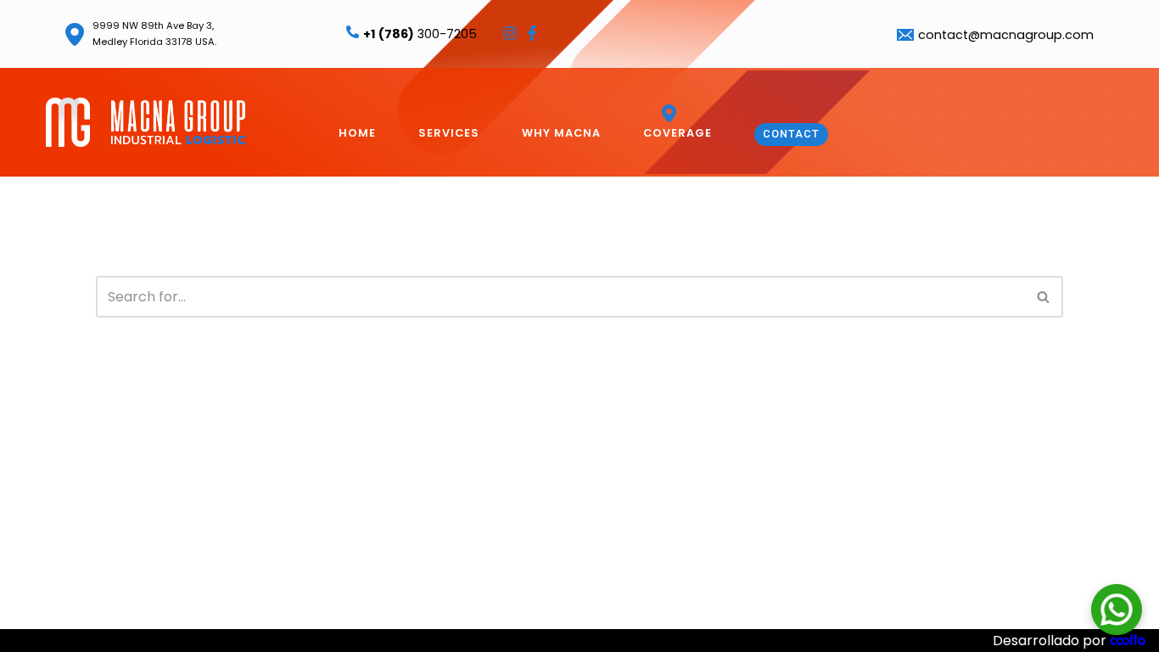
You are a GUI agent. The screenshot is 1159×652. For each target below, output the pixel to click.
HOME (357, 133)
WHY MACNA (561, 133)
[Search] (1044, 297)
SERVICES (448, 133)
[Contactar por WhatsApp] (1116, 609)
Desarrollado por (1051, 640)
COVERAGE (677, 133)
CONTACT (791, 133)
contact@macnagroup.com (1006, 34)
